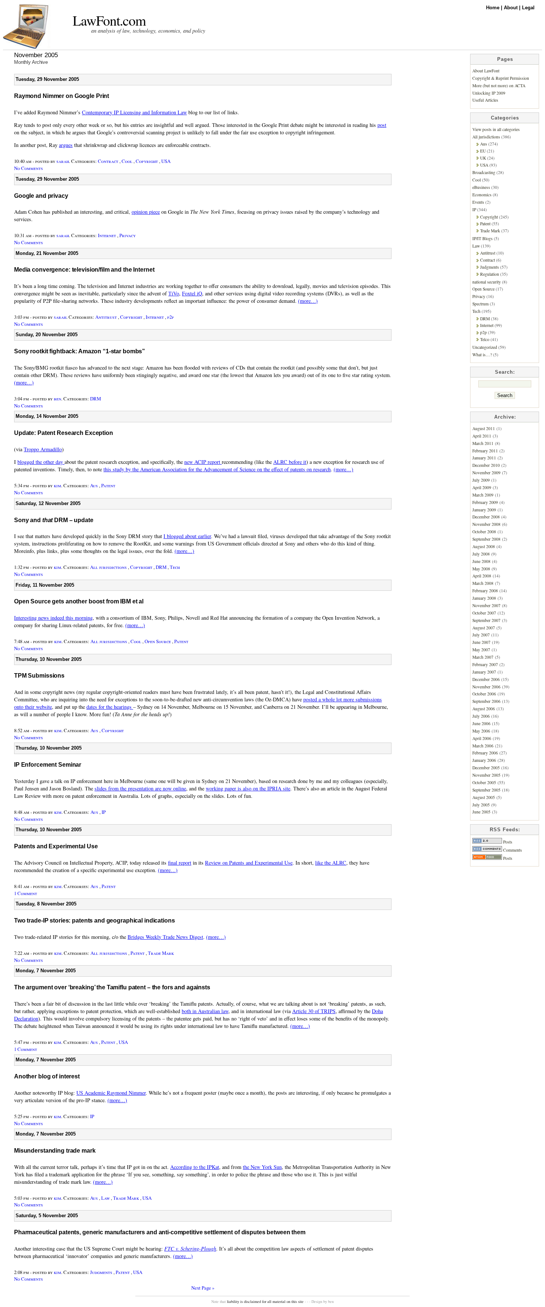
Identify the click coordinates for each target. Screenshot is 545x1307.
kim (57, 485)
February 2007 (485, 664)
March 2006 (482, 746)
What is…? (482, 354)
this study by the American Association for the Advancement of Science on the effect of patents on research (217, 469)
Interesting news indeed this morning (53, 617)
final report (179, 862)
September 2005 (486, 790)
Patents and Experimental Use (56, 846)
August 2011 (483, 428)
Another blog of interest (47, 1076)
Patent (108, 485)
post (381, 124)
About (511, 7)
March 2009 (482, 495)
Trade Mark (161, 953)
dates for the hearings (109, 706)
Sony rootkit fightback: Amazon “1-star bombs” (79, 351)
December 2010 (486, 465)
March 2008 (482, 583)
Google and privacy (41, 196)
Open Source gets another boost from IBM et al (78, 601)
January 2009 (484, 509)
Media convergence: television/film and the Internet (84, 269)
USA (166, 161)
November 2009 (486, 472)
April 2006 (481, 738)
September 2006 (486, 701)
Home (493, 7)
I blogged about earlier (187, 536)
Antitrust (106, 317)
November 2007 (486, 605)
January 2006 (484, 760)
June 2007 (481, 642)
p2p (170, 317)
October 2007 (484, 613)
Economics (482, 194)
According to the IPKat (194, 1166)
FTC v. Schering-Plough (190, 1248)
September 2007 (486, 620)
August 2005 (483, 797)
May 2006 (481, 731)
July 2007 (481, 635)
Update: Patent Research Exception (63, 433)
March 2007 (482, 657)
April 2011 (481, 436)
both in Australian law (205, 1011)
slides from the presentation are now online (140, 788)
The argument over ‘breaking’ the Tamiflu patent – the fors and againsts (112, 987)
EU (483, 151)
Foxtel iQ (192, 293)
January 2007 (484, 672)
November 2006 (486, 686)
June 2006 (481, 723)
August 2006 (483, 708)
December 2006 (486, 679)
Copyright (147, 161)
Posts (507, 842)
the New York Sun (262, 1166)
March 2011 (482, 443)
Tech (175, 567)
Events (478, 202)
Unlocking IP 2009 (488, 93)
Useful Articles (485, 100)
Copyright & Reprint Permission (500, 78)
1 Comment (25, 893)
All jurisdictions (108, 567)
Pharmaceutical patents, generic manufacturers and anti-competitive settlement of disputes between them (159, 1232)
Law (105, 1198)
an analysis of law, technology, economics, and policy (148, 30)
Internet (107, 235)
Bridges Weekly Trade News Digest (165, 936)
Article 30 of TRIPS (314, 1011)
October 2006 (484, 694)
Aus (94, 485)
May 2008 (481, 568)
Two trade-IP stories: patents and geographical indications (94, 920)
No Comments (28, 168)
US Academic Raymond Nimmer (111, 1092)
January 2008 (484, 598)
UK (483, 158)
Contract (108, 161)
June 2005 (481, 812)
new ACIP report (203, 461)
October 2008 (484, 531)
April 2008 (481, 576)
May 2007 (481, 649)
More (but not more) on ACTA (498, 85)
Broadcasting (483, 172)
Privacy (127, 235)
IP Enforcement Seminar (47, 764)
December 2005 (486, 767)
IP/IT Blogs (482, 238)
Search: (505, 372)
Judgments (101, 1272)
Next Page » (202, 1287)
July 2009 (481, 480)
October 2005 (484, 782)
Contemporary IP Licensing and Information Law (134, 112)
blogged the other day (41, 461)
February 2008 (485, 590)
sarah (62, 161)
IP (104, 812)
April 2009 (481, 487)
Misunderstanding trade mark (55, 1150)
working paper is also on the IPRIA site (248, 788)
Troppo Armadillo (43, 449)
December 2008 (486, 517)
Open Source (158, 641)
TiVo (173, 293)
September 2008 (486, 539)
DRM (95, 398)
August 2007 (483, 627)
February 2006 (485, 753)
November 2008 (486, 524)
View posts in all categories (496, 129)
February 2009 (485, 502)
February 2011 (485, 450)
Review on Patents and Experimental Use (249, 862)
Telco (484, 339)
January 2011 (484, 458)
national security (486, 282)
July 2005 (481, 805)
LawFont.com (109, 20)
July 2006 (481, 716)
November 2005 (486, 775)
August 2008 (483, 546)
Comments (512, 850)
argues (66, 144)
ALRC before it (289, 461)
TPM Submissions (39, 675)
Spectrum (480, 304)
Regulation (489, 274)
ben (57, 398)
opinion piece (146, 211)
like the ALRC (330, 862)
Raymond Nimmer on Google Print (61, 96)
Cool (127, 161)
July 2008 (481, 554)
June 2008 (481, 561)
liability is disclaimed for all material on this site (265, 1301)
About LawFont (485, 70)
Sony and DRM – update (53, 520)
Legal (528, 7)
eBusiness (481, 187)
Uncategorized (484, 347)
